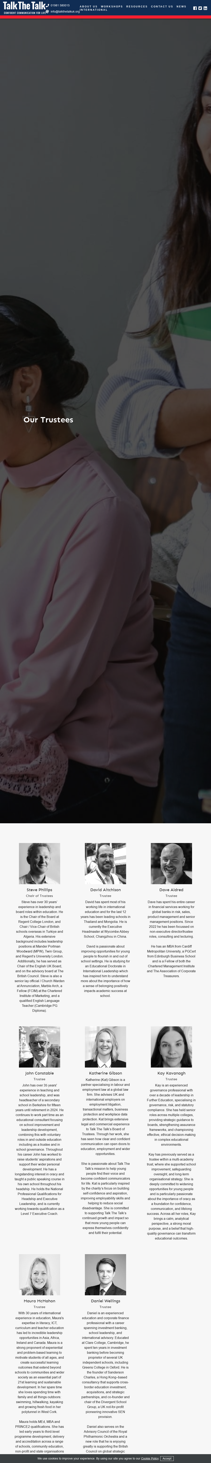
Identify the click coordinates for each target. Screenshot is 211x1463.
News (181, 6)
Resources (137, 6)
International (94, 10)
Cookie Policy (149, 1459)
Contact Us (162, 6)
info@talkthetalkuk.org (65, 12)
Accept (167, 1459)
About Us (89, 6)
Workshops (112, 6)
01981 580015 (60, 5)
